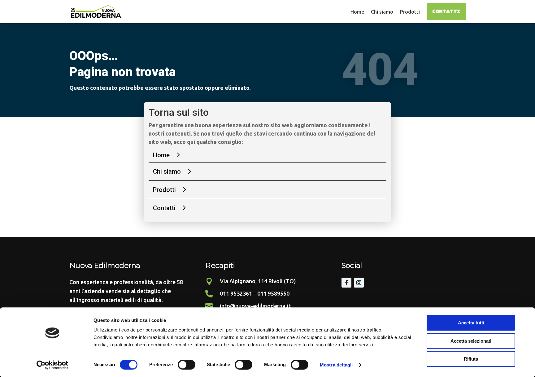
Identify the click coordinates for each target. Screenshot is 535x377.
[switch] (186, 365)
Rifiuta (471, 359)
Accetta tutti (471, 322)
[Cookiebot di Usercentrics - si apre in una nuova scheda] (52, 365)
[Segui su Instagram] (359, 283)
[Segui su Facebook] (346, 283)
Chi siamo (382, 12)
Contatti (446, 11)
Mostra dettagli (336, 364)
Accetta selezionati (470, 341)
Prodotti (410, 12)
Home (357, 12)
